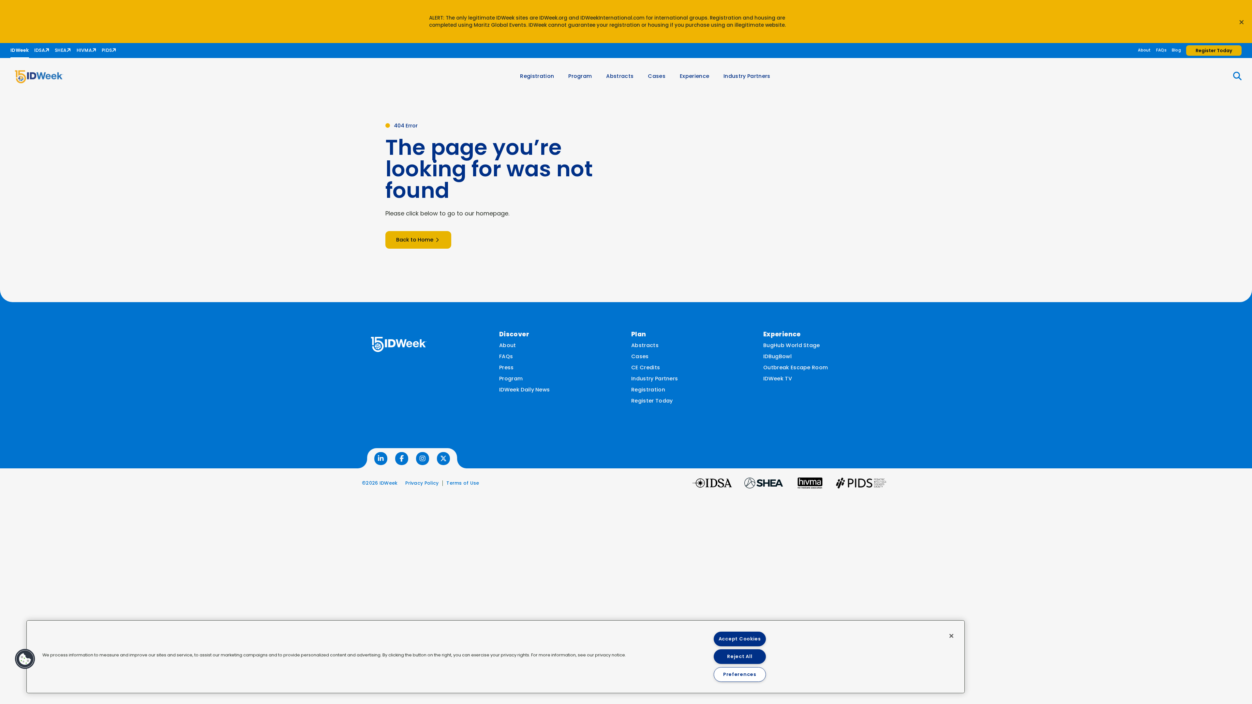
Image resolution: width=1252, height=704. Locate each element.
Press (506, 367)
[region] (495, 657)
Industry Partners (746, 76)
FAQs (1161, 50)
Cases (656, 76)
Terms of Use (462, 483)
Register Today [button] (1214, 50)
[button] (1233, 76)
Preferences (739, 674)
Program (580, 76)
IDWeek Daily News (524, 389)
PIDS (107, 50)
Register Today (652, 400)
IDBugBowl (777, 356)
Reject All (739, 656)
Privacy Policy (422, 483)
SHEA (61, 50)
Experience (694, 76)
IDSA (39, 50)
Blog (1176, 50)
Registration (537, 76)
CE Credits (645, 367)
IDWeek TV (777, 378)
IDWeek (19, 50)
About (1144, 50)
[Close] (951, 636)
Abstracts (619, 76)
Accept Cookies (740, 639)
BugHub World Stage (791, 345)
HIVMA (84, 50)
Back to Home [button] (414, 239)
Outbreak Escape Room (795, 367)
